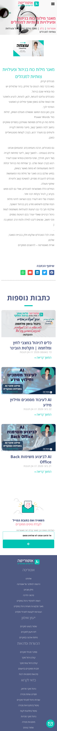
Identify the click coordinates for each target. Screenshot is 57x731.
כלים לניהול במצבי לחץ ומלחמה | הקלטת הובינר (30, 345)
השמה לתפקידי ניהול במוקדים (28, 600)
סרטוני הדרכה (28, 595)
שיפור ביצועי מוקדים (28, 626)
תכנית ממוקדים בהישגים (28, 668)
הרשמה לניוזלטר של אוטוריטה (28, 584)
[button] (51, 272)
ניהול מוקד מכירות (28, 716)
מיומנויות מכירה (28, 722)
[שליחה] (28, 544)
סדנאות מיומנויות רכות (28, 674)
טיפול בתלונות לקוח (28, 710)
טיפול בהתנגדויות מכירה (28, 705)
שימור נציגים (28, 727)
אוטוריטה (51, 28)
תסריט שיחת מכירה (28, 694)
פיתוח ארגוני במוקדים (28, 637)
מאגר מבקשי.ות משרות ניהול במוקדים (28, 606)
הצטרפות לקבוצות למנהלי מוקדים (28, 611)
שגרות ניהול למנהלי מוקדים (28, 699)
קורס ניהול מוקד (28, 657)
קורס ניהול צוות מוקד (28, 663)
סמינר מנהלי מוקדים (28, 652)
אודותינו (28, 578)
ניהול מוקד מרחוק (28, 688)
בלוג (42, 28)
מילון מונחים (28, 589)
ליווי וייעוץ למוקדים (28, 631)
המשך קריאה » (42, 357)
